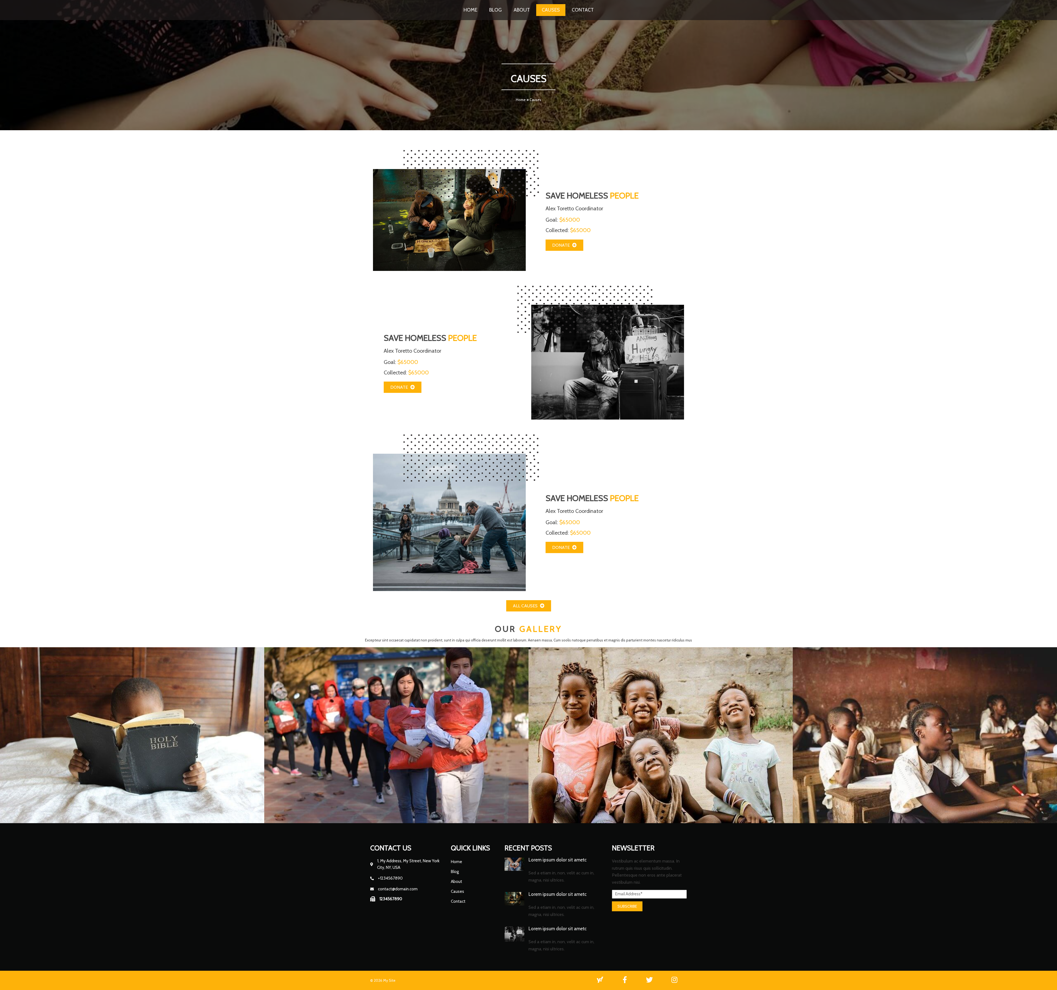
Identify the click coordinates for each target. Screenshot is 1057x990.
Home (521, 99)
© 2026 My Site (383, 980)
